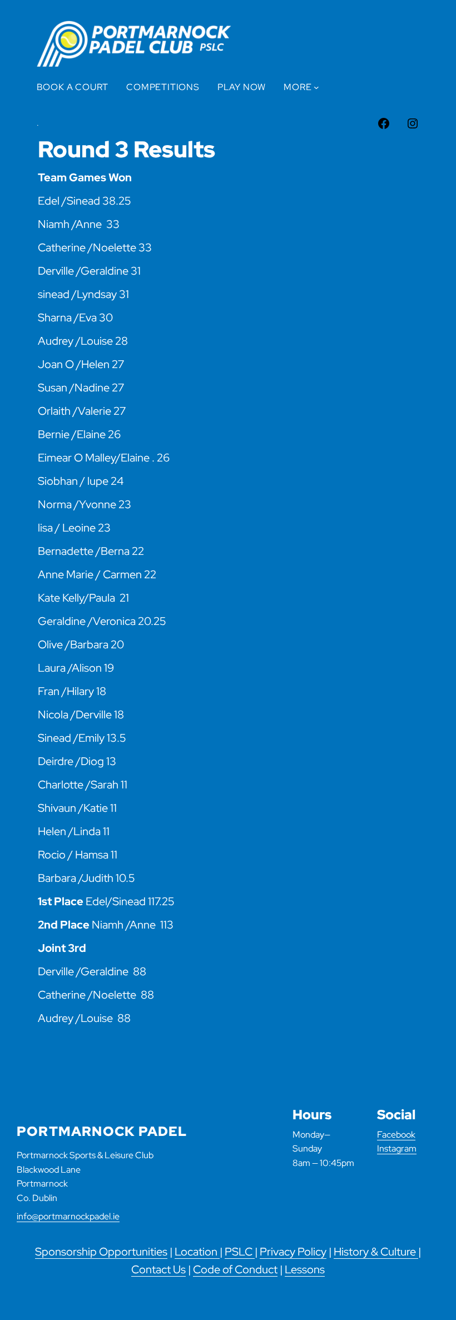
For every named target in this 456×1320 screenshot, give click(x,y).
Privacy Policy (293, 1251)
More (297, 87)
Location (197, 1251)
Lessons (305, 1269)
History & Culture (376, 1251)
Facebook (396, 1134)
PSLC (240, 1251)
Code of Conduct (235, 1269)
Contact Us (158, 1269)
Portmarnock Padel (102, 1131)
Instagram (397, 1148)
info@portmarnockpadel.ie (68, 1216)
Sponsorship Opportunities (101, 1251)
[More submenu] (316, 87)
